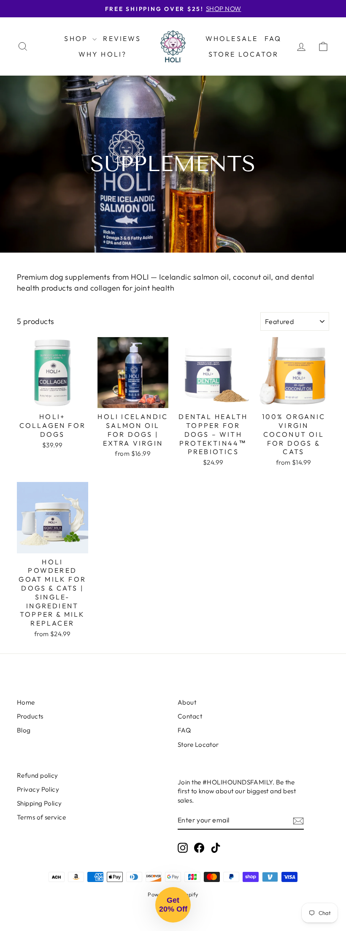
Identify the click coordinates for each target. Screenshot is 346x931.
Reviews (122, 38)
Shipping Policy (39, 803)
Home (26, 702)
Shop (77, 38)
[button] (173, 905)
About (187, 702)
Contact (190, 716)
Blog (24, 730)
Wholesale (231, 38)
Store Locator (243, 54)
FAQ (273, 38)
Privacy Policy (38, 789)
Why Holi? (102, 54)
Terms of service (41, 817)
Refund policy (37, 775)
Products (30, 716)
